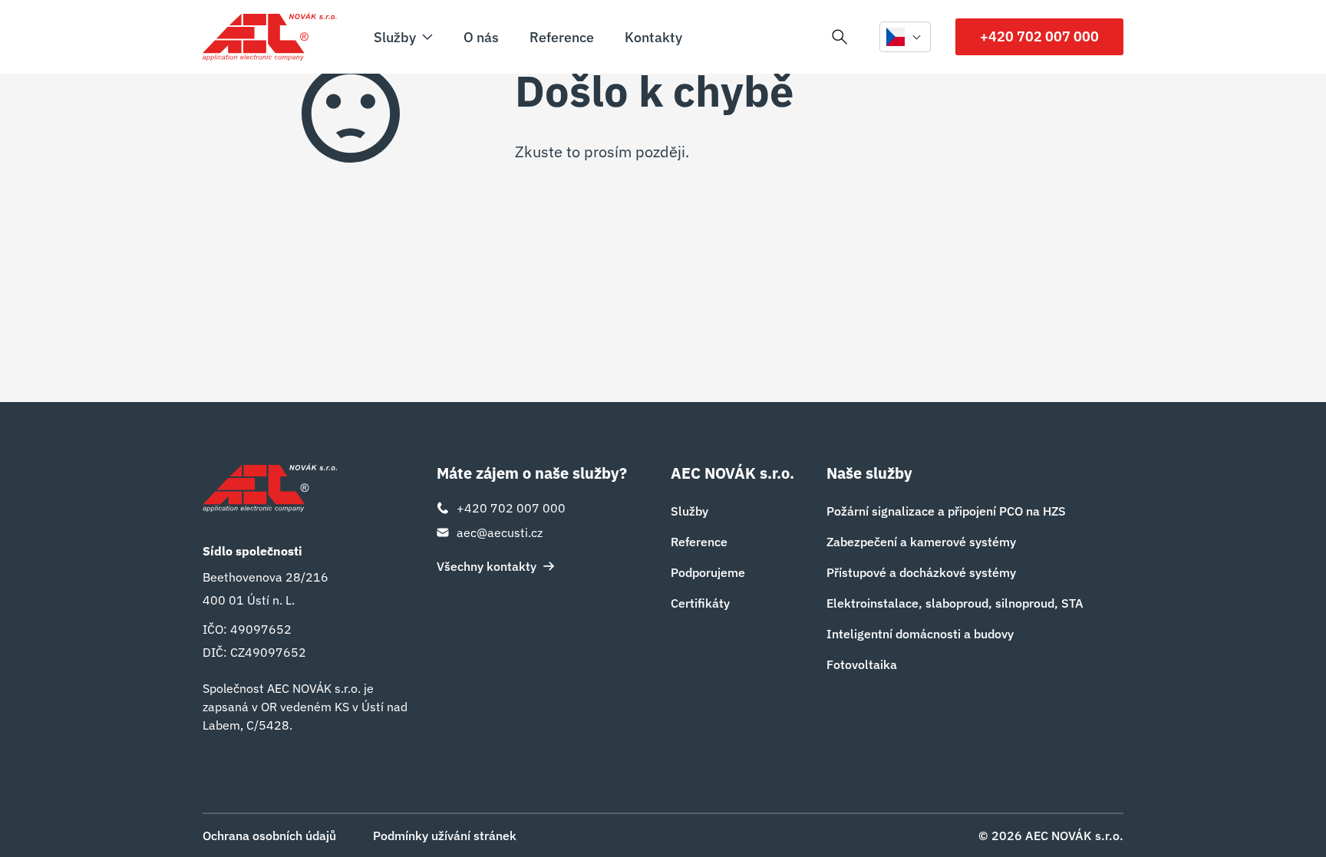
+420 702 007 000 (1039, 36)
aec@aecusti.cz (500, 532)
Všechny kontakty (486, 566)
